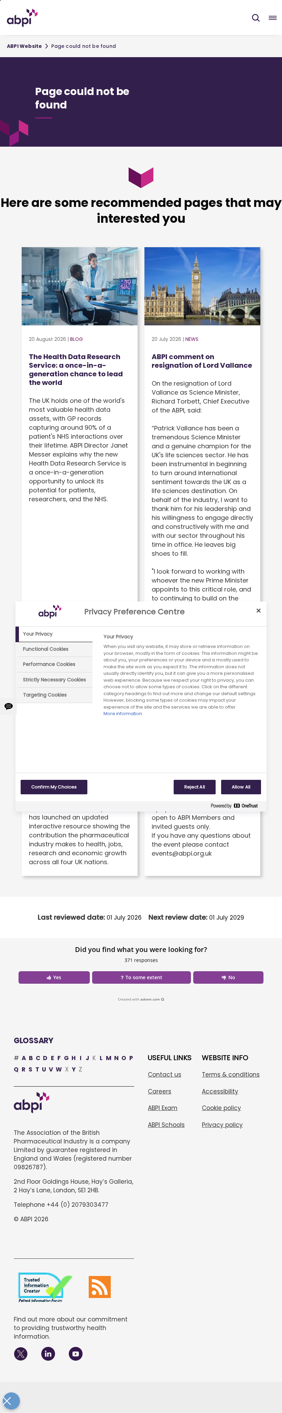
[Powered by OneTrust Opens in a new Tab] (237, 807)
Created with (139, 999)
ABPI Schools (166, 1125)
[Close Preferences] (11, 1401)
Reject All (194, 787)
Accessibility (220, 1091)
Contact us (164, 1074)
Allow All (241, 787)
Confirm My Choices (54, 787)
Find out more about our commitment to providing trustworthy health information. (71, 1328)
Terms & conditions (231, 1074)
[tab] (54, 634)
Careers (159, 1091)
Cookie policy (221, 1108)
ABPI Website (24, 46)
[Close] (258, 610)
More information (123, 713)
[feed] (100, 1287)
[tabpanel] (182, 677)
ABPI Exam (162, 1108)
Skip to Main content (0, 0)
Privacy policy (222, 1125)
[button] (255, 17)
